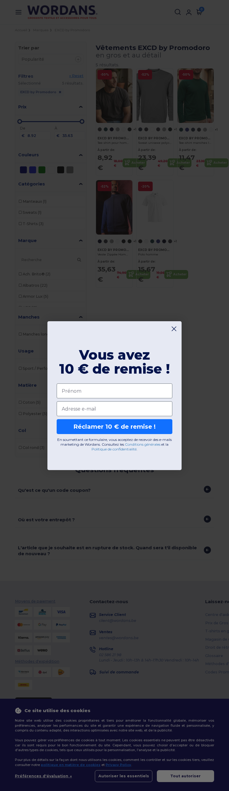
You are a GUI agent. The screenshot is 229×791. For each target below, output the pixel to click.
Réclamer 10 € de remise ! (114, 426)
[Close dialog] (174, 329)
